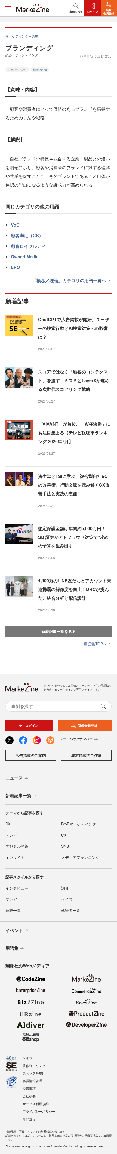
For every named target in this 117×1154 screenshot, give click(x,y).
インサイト (14, 857)
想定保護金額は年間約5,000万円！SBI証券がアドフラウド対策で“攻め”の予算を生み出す (74, 537)
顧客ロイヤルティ (28, 246)
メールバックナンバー (76, 738)
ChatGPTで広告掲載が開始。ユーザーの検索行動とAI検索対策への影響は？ (73, 328)
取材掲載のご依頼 (86, 755)
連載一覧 (13, 910)
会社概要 (29, 1096)
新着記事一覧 (18, 795)
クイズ (67, 899)
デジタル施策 (16, 846)
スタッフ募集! (33, 1073)
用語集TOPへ (96, 643)
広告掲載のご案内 (31, 755)
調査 (65, 888)
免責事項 (29, 1088)
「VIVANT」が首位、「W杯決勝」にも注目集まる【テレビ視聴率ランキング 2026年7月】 (74, 432)
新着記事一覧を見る (58, 631)
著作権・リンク (34, 1065)
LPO (15, 267)
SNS (65, 846)
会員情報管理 (32, 1080)
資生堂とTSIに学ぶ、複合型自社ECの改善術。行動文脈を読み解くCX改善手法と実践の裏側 (74, 485)
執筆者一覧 (70, 910)
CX (63, 835)
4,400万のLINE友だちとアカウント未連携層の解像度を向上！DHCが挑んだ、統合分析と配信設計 (74, 589)
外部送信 (29, 1118)
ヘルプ (27, 1058)
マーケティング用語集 (21, 36)
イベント (14, 930)
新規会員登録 (87, 725)
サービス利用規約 (36, 1103)
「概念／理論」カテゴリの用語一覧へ (69, 280)
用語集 (12, 948)
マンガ (11, 899)
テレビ (11, 835)
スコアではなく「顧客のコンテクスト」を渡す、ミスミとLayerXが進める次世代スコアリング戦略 (73, 380)
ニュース (14, 778)
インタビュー (16, 888)
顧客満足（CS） (27, 235)
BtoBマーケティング (78, 824)
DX (7, 824)
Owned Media (25, 256)
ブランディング (17, 70)
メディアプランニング (80, 857)
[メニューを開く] (8, 8)
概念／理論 (40, 70)
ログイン (31, 725)
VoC (15, 225)
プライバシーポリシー (39, 1111)
